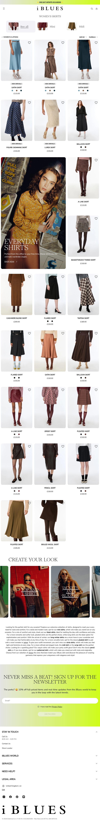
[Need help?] (96, 771)
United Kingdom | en (13, 786)
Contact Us (6, 743)
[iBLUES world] (96, 755)
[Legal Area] (96, 779)
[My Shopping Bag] (96, 8)
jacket (26, 642)
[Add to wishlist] (29, 43)
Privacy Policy (57, 707)
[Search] (91, 8)
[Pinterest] (17, 797)
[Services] (96, 763)
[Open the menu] (4, 9)
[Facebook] (10, 797)
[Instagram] (4, 797)
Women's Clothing (10, 37)
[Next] (27, 60)
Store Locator (7, 748)
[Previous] (5, 60)
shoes (31, 653)
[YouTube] (24, 797)
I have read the (51, 707)
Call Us (4, 736)
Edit (3, 790)
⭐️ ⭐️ (50, 2)
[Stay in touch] (96, 731)
